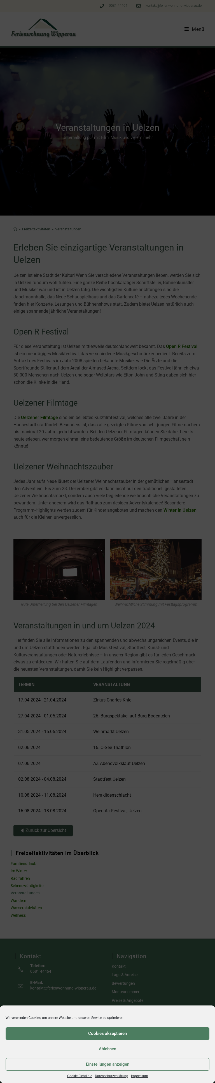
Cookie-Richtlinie (79, 1076)
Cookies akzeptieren (107, 1033)
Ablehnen (107, 1048)
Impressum (139, 1076)
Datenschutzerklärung (111, 1076)
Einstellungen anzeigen (107, 1064)
